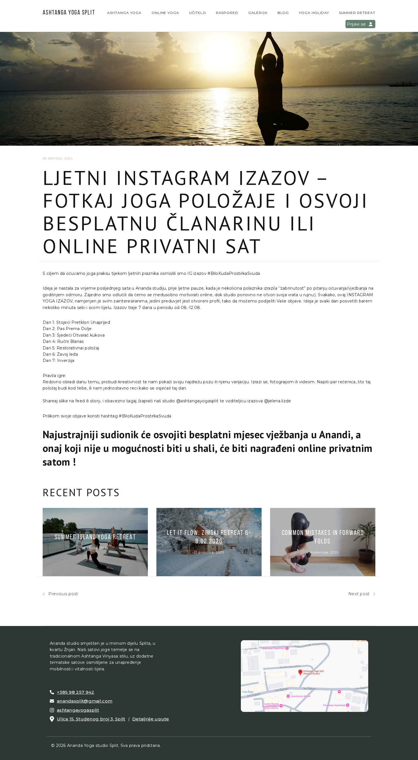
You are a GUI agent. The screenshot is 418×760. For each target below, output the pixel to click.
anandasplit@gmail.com (84, 701)
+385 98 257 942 (75, 692)
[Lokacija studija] (304, 675)
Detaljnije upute (150, 719)
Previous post (63, 593)
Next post (359, 593)
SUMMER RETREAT (357, 13)
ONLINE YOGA (165, 13)
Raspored (227, 13)
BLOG (283, 13)
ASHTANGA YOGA (124, 13)
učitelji (197, 13)
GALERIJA (258, 13)
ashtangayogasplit (78, 710)
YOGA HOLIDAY (314, 13)
